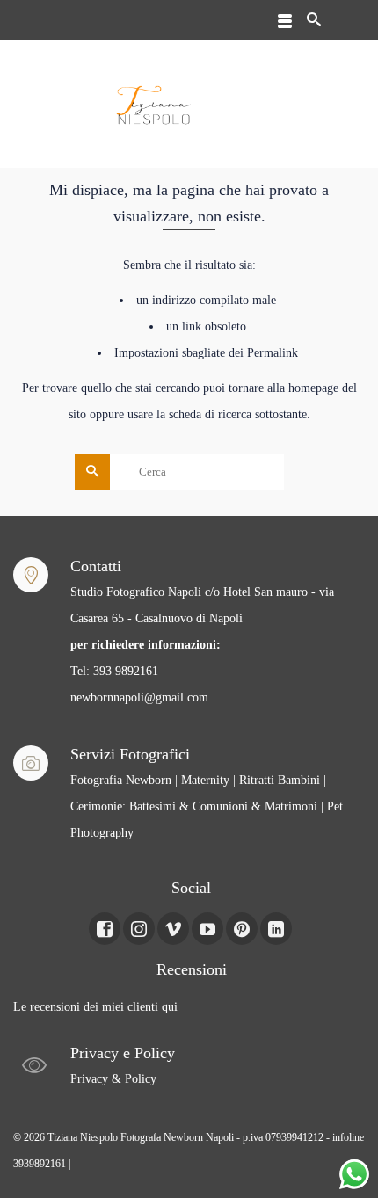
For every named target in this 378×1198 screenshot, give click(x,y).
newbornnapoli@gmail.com (139, 697)
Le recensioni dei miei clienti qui (95, 1006)
